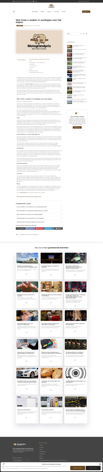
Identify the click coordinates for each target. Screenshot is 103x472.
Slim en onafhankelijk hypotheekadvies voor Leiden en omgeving (79, 67)
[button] (100, 464)
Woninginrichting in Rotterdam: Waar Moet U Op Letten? (50, 324)
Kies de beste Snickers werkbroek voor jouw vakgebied (79, 91)
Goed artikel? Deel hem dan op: (36, 72)
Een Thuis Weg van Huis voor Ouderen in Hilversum (25, 324)
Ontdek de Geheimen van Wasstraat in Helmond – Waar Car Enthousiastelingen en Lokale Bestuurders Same (76, 296)
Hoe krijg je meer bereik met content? (78, 95)
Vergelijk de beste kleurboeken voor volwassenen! (75, 381)
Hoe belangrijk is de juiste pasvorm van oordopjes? (39, 218)
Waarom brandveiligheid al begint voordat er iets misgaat (79, 58)
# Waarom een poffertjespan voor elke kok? (50, 381)
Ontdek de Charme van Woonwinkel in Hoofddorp (51, 295)
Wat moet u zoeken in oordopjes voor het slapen (39, 59)
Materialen (32, 64)
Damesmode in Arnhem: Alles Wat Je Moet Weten (75, 324)
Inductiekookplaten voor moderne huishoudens (76, 99)
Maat (31, 69)
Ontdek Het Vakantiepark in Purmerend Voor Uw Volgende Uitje (80, 101)
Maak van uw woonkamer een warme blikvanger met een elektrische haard (78, 71)
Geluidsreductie (33, 65)
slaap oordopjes (29, 83)
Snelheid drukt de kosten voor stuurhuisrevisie (78, 46)
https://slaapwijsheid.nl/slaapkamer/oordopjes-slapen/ (29, 196)
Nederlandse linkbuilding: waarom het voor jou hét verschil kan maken (53, 460)
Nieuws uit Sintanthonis (23, 409)
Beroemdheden (42, 451)
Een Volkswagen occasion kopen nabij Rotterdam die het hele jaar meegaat (79, 75)
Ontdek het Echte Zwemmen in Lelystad (26, 295)
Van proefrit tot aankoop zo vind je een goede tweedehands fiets (79, 62)
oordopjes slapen (24, 234)
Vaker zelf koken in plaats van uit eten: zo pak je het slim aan (79, 54)
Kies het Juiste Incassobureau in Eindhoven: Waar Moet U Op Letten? (51, 353)
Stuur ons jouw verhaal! (77, 116)
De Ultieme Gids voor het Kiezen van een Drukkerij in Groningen (75, 353)
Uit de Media (41, 453)
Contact (64, 11)
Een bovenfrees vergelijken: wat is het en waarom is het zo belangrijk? (75, 410)
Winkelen (20, 25)
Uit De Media (35, 11)
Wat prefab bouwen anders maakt (79, 49)
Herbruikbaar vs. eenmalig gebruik (37, 62)
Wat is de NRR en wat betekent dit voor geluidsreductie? (39, 206)
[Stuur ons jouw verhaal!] (77, 113)
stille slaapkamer (35, 234)
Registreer (41, 458)
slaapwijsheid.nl (23, 192)
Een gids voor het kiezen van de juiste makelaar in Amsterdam (26, 353)
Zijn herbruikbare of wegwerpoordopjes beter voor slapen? (39, 210)
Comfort (32, 67)
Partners (42, 11)
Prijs (31, 60)
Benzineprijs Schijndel (47, 409)
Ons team (56, 11)
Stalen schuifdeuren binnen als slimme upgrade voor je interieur (79, 87)
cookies (21, 468)
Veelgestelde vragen (33, 70)
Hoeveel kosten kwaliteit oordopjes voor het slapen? (39, 222)
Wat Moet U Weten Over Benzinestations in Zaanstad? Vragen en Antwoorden (74, 267)
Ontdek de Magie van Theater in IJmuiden (50, 266)
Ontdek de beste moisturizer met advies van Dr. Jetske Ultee (79, 83)
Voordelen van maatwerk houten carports (79, 79)
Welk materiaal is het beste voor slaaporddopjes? (39, 214)
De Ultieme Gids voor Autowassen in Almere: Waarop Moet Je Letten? (27, 381)
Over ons (49, 11)
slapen (29, 234)
